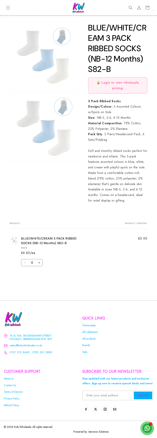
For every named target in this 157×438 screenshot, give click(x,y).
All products (89, 339)
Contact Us (10, 385)
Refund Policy (11, 405)
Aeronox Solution (98, 432)
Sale (84, 352)
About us (8, 378)
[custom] (86, 409)
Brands (86, 345)
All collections (90, 332)
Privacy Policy (11, 398)
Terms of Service (13, 392)
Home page (89, 325)
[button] (8, 7)
